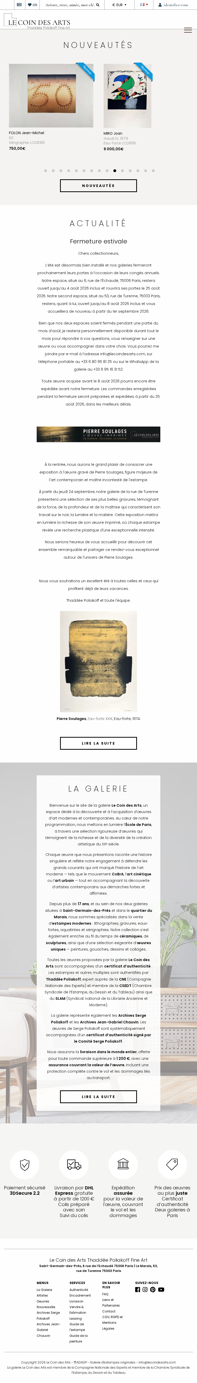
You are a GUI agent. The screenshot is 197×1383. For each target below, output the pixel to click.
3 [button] (60, 171)
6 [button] (83, 171)
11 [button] (122, 171)
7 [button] (91, 171)
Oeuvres (43, 1301)
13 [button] (137, 171)
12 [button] (130, 171)
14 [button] (145, 171)
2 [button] (53, 171)
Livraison (76, 1301)
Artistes (42, 1295)
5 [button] (76, 171)
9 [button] (107, 171)
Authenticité (79, 1290)
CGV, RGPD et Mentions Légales (112, 1323)
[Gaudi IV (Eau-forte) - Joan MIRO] (33, 95)
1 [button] (45, 171)
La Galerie (44, 1290)
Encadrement (80, 1295)
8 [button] (99, 171)
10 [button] (114, 171)
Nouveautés (46, 1307)
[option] (51, 116)
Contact (108, 1311)
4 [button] (68, 171)
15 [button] (153, 171)
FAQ (105, 1294)
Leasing (76, 1318)
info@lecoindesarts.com (157, 1362)
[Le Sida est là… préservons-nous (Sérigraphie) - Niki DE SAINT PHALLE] (129, 95)
